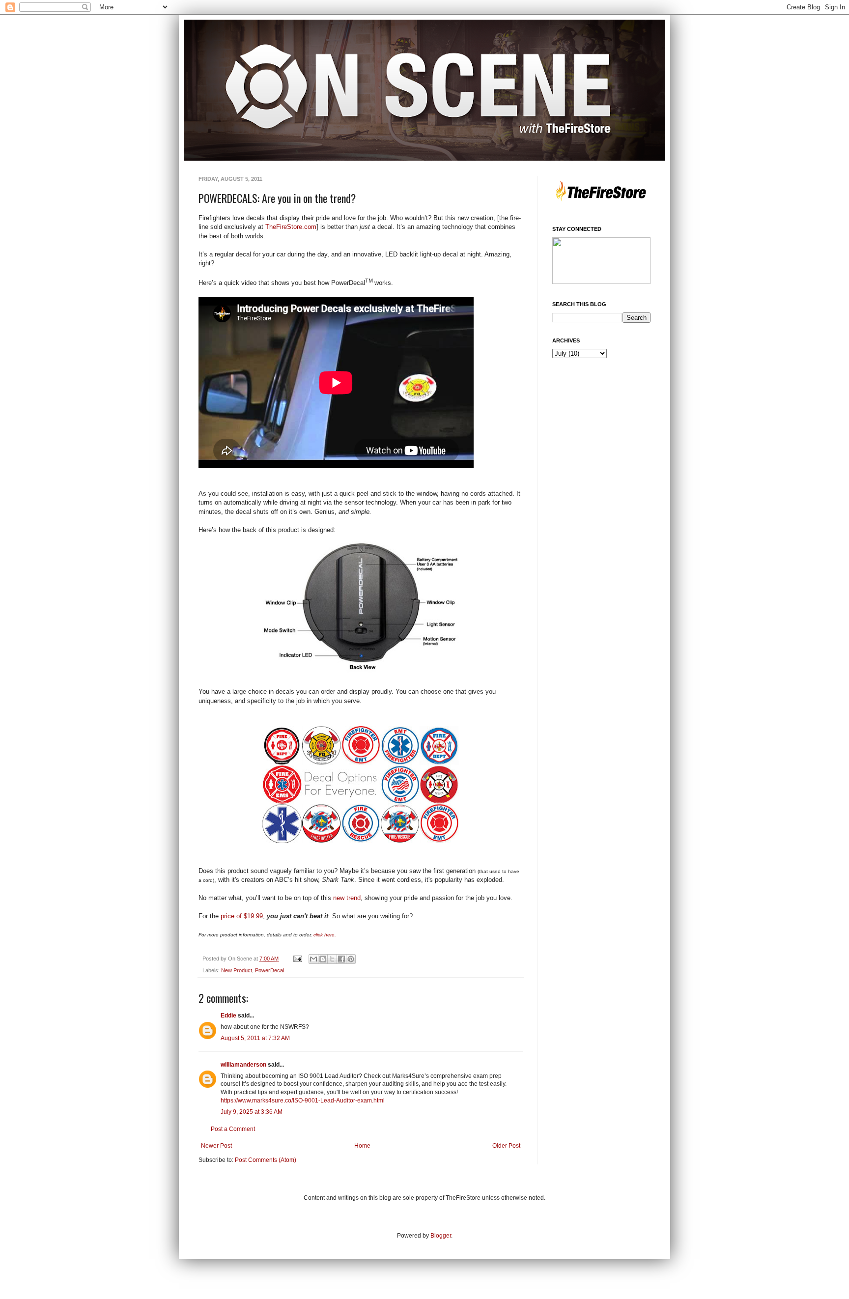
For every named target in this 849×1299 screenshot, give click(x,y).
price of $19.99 (242, 916)
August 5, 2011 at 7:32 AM (255, 1038)
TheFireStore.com (289, 226)
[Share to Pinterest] (351, 959)
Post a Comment (233, 1129)
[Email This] (313, 959)
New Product (236, 970)
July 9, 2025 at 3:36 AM (252, 1111)
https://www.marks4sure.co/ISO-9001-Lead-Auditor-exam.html (303, 1100)
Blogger (440, 1235)
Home (362, 1145)
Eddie (228, 1015)
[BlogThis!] (323, 959)
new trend (347, 898)
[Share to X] (332, 959)
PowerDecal (269, 970)
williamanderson (243, 1064)
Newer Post (216, 1145)
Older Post (506, 1145)
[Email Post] (297, 958)
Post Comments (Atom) (265, 1160)
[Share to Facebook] (341, 959)
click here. (325, 934)
